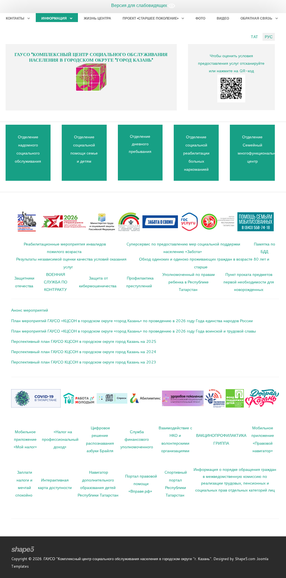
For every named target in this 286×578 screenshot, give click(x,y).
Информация (54, 18)
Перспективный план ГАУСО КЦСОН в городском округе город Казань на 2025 (83, 341)
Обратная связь (256, 18)
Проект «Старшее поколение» (150, 18)
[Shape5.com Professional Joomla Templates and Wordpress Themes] (23, 549)
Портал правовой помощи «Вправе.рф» (141, 483)
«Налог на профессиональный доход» (60, 439)
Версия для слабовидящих (139, 5)
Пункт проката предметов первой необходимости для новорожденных (248, 281)
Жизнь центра (97, 18)
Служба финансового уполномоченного (136, 439)
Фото (200, 18)
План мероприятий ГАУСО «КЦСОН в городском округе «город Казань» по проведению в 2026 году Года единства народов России (132, 321)
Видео (223, 18)
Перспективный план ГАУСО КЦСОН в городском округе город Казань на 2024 (83, 352)
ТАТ (254, 37)
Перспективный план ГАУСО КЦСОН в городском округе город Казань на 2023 (83, 362)
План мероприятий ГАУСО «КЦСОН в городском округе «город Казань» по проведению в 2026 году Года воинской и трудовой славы (133, 331)
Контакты (15, 18)
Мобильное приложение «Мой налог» (25, 439)
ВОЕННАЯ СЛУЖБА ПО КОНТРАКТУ (55, 281)
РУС (269, 37)
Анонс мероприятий (29, 310)
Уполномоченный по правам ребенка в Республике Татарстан (188, 281)
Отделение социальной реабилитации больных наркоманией (196, 153)
